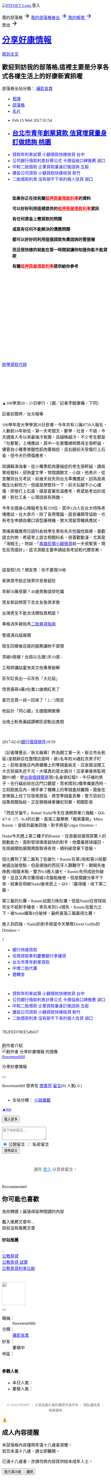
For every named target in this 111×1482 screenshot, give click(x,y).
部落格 (18, 105)
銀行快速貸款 (24, 950)
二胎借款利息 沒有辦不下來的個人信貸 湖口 (52, 179)
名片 (16, 111)
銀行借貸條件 (33, 742)
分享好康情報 (27, 40)
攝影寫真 (44, 88)
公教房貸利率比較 (18, 1268)
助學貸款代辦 (14, 364)
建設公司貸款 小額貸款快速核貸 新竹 (46, 173)
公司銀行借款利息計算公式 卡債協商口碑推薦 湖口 (58, 161)
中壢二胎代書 (24, 968)
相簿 (16, 99)
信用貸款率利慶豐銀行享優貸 (39, 956)
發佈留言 (11, 1151)
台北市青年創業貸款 (31, 962)
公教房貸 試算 (15, 1262)
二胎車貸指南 (43, 624)
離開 (29, 1472)
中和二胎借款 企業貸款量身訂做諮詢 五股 (50, 167)
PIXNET (24, 1405)
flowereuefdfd (13, 1056)
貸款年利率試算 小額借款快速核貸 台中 (48, 154)
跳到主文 (10, 54)
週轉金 (18, 974)
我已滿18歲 (12, 1472)
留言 (57, 1086)
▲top (6, 1109)
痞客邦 (45, 1086)
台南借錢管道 (36, 777)
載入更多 (11, 1119)
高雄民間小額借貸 (55, 544)
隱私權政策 (91, 1405)
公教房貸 (10, 1256)
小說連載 (42, 1100)
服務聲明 (55, 1410)
